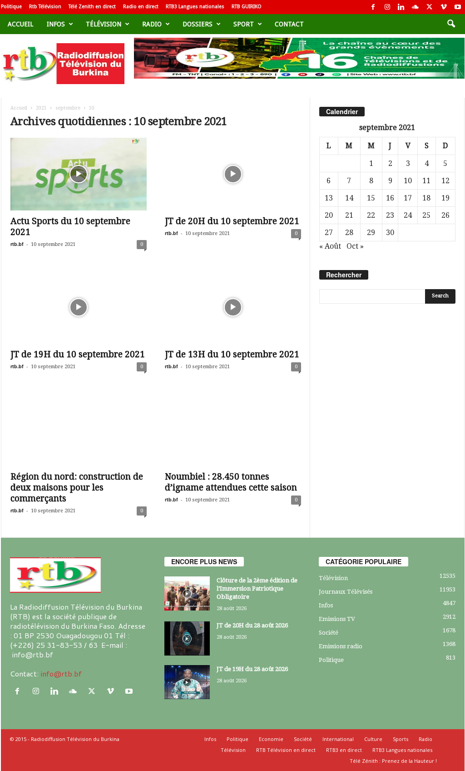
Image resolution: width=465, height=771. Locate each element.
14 (349, 198)
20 (329, 215)
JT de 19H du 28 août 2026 (252, 669)
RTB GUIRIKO (247, 7)
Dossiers (198, 24)
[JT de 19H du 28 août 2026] (187, 682)
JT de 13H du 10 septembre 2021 (232, 354)
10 (408, 180)
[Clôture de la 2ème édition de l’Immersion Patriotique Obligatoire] (187, 593)
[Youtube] (457, 7)
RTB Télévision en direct (286, 749)
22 (371, 215)
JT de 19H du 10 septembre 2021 (77, 354)
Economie (271, 739)
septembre (67, 107)
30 (390, 232)
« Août (330, 246)
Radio (152, 24)
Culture (373, 739)
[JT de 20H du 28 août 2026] (187, 638)
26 (445, 215)
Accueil (20, 24)
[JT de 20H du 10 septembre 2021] (233, 174)
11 (426, 180)
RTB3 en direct (344, 749)
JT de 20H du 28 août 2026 (252, 625)
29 (371, 232)
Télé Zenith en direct (92, 7)
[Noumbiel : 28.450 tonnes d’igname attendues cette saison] (233, 429)
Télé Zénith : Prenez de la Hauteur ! (393, 760)
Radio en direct (140, 7)
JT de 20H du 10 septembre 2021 (232, 221)
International (338, 739)
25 (426, 215)
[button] (451, 24)
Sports (400, 739)
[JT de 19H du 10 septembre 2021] (78, 307)
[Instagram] (387, 7)
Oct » (355, 246)
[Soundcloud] (415, 7)
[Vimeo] (443, 7)
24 (408, 215)
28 (349, 232)
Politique (11, 7)
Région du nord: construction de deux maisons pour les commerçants (76, 487)
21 (349, 215)
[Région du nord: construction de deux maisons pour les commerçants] (78, 429)
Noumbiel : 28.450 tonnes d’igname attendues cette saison (231, 482)
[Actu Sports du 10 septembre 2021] (78, 174)
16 (390, 198)
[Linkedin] (401, 7)
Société (328, 632)
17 (408, 198)
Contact (289, 24)
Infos (56, 24)
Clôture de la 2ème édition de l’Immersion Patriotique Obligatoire (257, 588)
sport (243, 24)
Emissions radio (340, 646)
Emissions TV (337, 619)
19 (445, 198)
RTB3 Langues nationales (195, 7)
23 (390, 215)
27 (329, 232)
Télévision (103, 24)
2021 (41, 107)
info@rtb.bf (61, 673)
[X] (429, 7)
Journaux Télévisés (345, 591)
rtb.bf (17, 243)
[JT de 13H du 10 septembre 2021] (233, 307)
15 (371, 198)
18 (426, 198)
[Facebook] (373, 7)
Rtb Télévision (45, 7)
